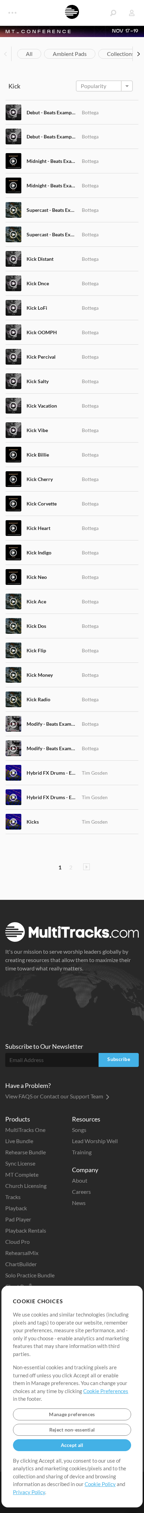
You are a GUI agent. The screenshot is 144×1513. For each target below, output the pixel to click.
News (79, 1202)
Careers (81, 1191)
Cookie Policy (100, 1484)
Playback (16, 1208)
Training (82, 1152)
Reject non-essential (72, 1430)
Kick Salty (38, 381)
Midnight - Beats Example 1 (52, 161)
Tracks (13, 1196)
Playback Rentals (25, 1230)
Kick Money (40, 675)
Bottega (90, 112)
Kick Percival (41, 357)
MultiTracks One (25, 1129)
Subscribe (118, 1059)
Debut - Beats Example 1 (52, 112)
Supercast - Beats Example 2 (52, 234)
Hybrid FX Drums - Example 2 (52, 797)
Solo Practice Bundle (30, 1275)
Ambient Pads (70, 53)
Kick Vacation (42, 406)
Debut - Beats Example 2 (52, 136)
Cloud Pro (17, 1241)
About (79, 1180)
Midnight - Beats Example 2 (52, 185)
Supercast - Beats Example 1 (52, 210)
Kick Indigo (39, 552)
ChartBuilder (21, 1264)
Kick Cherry (40, 479)
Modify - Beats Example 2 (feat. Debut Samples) (52, 748)
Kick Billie (38, 455)
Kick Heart (38, 528)
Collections (120, 53)
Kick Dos (36, 626)
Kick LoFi (37, 308)
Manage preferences (72, 1414)
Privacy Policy (29, 1492)
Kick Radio (38, 699)
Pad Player (18, 1219)
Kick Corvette (42, 504)
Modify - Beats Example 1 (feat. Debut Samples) (52, 724)
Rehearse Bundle (25, 1152)
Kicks (33, 822)
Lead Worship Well (95, 1141)
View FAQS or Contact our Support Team (54, 1096)
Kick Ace (36, 601)
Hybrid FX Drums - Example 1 (52, 773)
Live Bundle (19, 1141)
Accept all (72, 1445)
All (29, 53)
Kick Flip (36, 650)
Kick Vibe (37, 430)
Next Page (86, 867)
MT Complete (21, 1174)
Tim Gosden (95, 773)
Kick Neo (37, 577)
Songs (79, 1129)
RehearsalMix (21, 1252)
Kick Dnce (38, 283)
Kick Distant (40, 259)
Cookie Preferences (105, 1391)
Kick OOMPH (42, 332)
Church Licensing (25, 1185)
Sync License (20, 1163)
